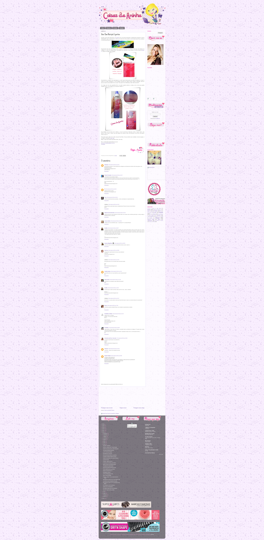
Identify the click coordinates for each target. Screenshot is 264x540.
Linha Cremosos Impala (107, 451)
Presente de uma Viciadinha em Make (110, 481)
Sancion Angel (150, 219)
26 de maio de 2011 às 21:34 (118, 313)
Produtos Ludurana (106, 445)
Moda (156, 216)
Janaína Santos (107, 271)
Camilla (105, 228)
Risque (157, 218)
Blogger (152, 534)
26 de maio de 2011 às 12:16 (115, 279)
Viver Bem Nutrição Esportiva (108, 450)
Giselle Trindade (107, 355)
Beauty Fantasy (157, 209)
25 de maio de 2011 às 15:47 (117, 175)
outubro (104, 436)
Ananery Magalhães (108, 243)
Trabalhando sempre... (149, 444)
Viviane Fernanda (107, 175)
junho (104, 442)
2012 (103, 430)
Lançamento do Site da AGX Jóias (109, 462)
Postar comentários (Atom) (109, 410)
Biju (151, 211)
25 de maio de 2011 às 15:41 (113, 164)
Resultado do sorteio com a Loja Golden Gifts (111, 479)
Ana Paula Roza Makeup (150, 452)
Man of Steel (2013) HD (149, 434)
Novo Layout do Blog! (107, 475)
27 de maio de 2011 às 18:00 (114, 327)
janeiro (104, 496)
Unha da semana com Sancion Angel (110, 447)
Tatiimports (149, 220)
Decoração (149, 212)
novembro (105, 434)
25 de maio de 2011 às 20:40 (112, 197)
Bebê (148, 211)
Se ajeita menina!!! (148, 436)
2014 (103, 427)
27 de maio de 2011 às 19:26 (121, 338)
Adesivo (153, 208)
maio (104, 444)
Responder (106, 171)
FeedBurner (157, 118)
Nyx (162, 216)
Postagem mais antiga (139, 407)
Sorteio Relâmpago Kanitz (108, 473)
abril (104, 491)
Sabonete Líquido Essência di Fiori (109, 467)
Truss (162, 220)
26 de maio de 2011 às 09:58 (113, 250)
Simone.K (106, 348)
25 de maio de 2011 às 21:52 (113, 204)
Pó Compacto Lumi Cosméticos (109, 485)
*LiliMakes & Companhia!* (150, 427)
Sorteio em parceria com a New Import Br (110, 448)
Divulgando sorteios (107, 472)
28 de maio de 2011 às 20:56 (116, 355)
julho (104, 441)
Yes (154, 221)
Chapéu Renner (147, 441)
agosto (104, 439)
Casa (161, 211)
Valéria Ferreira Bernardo (109, 212)
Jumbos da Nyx (106, 459)
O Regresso (147, 428)
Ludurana (158, 215)
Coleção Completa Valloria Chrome (109, 456)
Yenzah (150, 221)
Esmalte (154, 212)
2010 (103, 498)
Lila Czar (106, 250)
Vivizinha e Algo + (148, 443)
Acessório (148, 208)
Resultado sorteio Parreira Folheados (110, 488)
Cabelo (156, 211)
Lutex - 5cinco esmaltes (149, 447)
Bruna (105, 305)
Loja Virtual (151, 215)
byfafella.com (147, 424)
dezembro (105, 433)
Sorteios (115, 28)
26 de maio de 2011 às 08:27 (113, 228)
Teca (105, 197)
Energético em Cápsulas (107, 453)
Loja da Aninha (160, 214)
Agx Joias (159, 208)
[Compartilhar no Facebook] (124, 155)
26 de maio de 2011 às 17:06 (112, 305)
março (104, 493)
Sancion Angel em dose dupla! (108, 489)
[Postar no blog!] (121, 155)
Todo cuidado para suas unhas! (109, 469)
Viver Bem (117, 37)
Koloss (154, 214)
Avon (149, 209)
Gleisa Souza (107, 279)
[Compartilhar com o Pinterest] (125, 155)
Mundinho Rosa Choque (149, 433)
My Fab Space (148, 440)
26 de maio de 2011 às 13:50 (113, 287)
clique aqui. (112, 138)
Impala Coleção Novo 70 (107, 470)
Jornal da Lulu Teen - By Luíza (110, 338)
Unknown (106, 164)
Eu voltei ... (147, 450)
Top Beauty (157, 220)
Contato (122, 28)
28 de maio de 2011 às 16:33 (114, 348)
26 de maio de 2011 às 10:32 (113, 259)
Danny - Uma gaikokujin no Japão (151, 449)
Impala (161, 212)
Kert (151, 214)
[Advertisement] (122, 396)
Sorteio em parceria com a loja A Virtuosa (110, 458)
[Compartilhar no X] (122, 155)
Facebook (103, 144)
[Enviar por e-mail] (120, 155)
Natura (159, 216)
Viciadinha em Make (108, 313)
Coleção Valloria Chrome (107, 461)
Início (102, 28)
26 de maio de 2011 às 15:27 (113, 298)
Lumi (148, 216)
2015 (103, 425)
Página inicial (123, 407)
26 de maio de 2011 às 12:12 (116, 271)
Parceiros (108, 28)
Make (152, 216)
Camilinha (106, 327)
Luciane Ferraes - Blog (149, 430)
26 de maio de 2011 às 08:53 (119, 243)
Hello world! (147, 425)
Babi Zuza (147, 446)
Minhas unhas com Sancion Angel (109, 464)
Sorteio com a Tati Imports (108, 486)
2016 (103, 424)
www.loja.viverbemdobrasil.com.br (108, 143)
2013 (103, 428)
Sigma (159, 219)
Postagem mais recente (107, 407)
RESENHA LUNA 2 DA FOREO (150, 431)
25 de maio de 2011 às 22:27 (120, 212)
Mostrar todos (161, 454)
